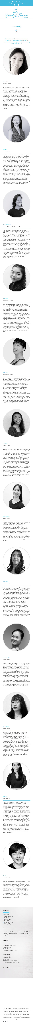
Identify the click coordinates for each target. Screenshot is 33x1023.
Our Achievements (8, 922)
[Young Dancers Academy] (16, 12)
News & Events (8, 920)
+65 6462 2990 (17, 1)
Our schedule (7, 919)
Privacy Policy (7, 924)
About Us (6, 914)
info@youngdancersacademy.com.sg (17, 3)
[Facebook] (14, 5)
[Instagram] (18, 5)
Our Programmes (8, 916)
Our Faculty (7, 917)
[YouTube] (16, 5)
